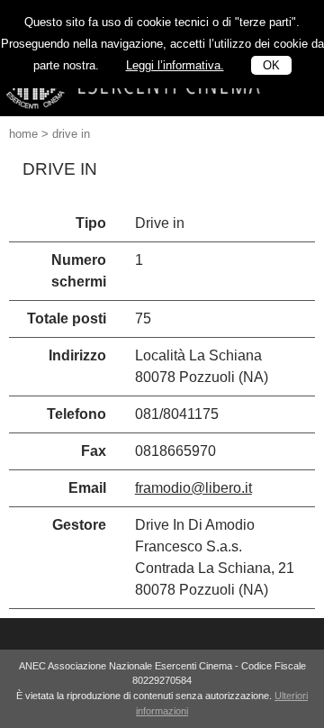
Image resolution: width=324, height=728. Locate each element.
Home (23, 134)
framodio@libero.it (193, 488)
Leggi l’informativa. (175, 65)
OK (271, 65)
